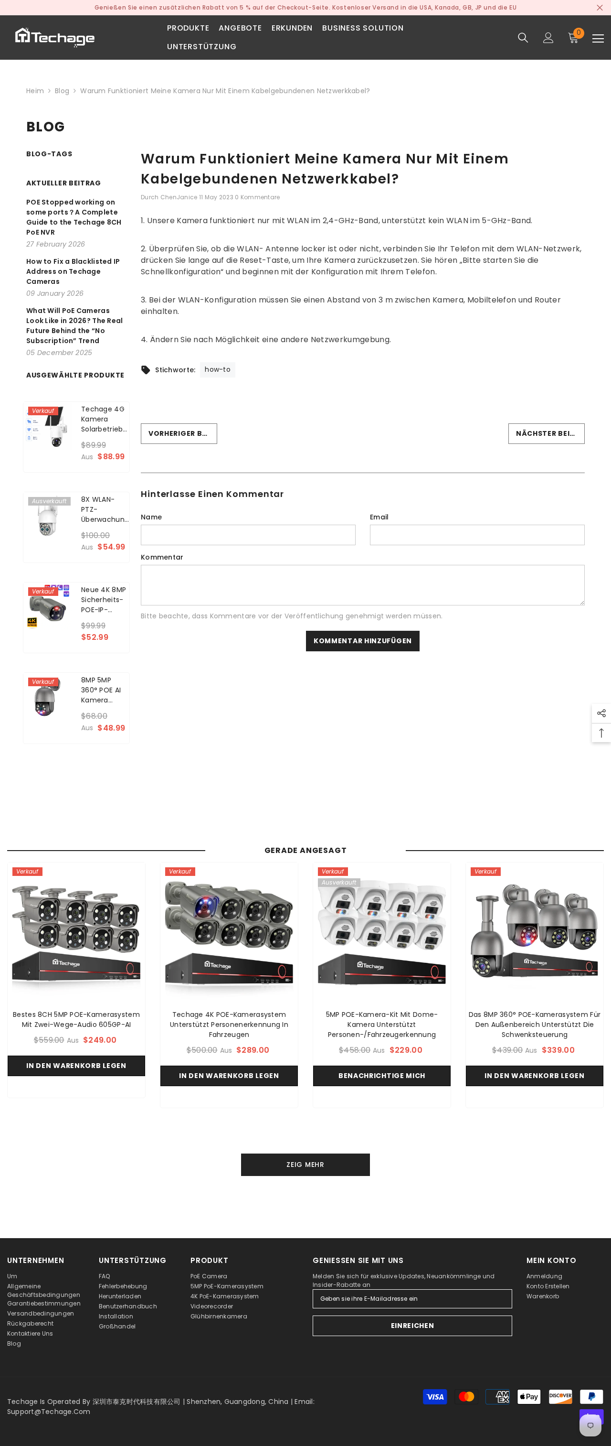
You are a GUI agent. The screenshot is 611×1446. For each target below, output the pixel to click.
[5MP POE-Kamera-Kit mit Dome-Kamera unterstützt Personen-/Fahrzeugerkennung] (382, 931)
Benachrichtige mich (381, 1075)
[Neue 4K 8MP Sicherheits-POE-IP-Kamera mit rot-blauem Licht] (47, 607)
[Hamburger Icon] (598, 38)
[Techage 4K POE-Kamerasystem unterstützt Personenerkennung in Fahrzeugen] (229, 931)
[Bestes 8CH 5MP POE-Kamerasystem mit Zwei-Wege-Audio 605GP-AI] (76, 931)
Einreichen (412, 1325)
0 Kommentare (257, 197)
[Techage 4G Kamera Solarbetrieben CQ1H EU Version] (47, 426)
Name (151, 517)
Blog (62, 91)
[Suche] (523, 38)
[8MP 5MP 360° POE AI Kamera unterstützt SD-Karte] (47, 697)
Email (379, 517)
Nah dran (600, 8)
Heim (35, 91)
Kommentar (162, 557)
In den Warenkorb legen (76, 1065)
